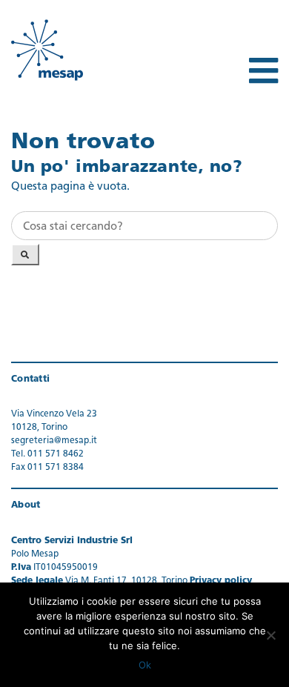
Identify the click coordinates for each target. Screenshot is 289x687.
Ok (145, 665)
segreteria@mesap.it (54, 441)
